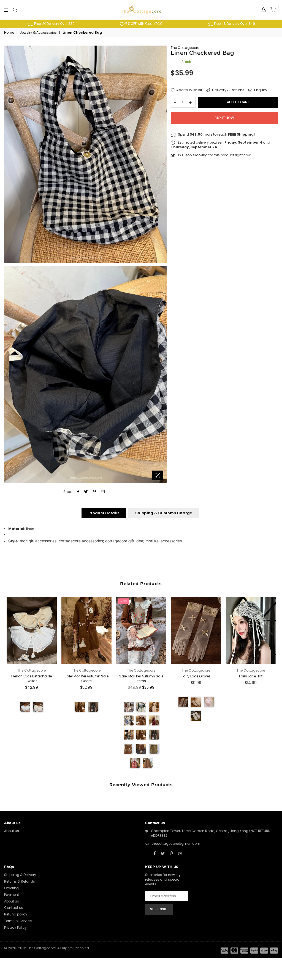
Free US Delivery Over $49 (234, 23)
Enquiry (260, 90)
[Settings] (263, 10)
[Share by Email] (103, 492)
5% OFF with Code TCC (143, 23)
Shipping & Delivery (20, 874)
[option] (51, 24)
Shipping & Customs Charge (163, 513)
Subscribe (159, 909)
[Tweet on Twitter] (86, 492)
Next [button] (273, 686)
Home (9, 32)
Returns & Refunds (19, 881)
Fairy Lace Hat (250, 676)
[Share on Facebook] (78, 492)
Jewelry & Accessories (38, 32)
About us (11, 830)
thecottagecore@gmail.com (176, 843)
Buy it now (224, 117)
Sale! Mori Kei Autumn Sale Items (141, 678)
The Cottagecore (185, 47)
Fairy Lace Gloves (196, 676)
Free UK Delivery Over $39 (54, 23)
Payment (11, 894)
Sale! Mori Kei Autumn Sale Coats (86, 678)
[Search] (15, 10)
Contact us (13, 907)
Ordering (11, 888)
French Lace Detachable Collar (31, 678)
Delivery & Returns (227, 90)
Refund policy (15, 914)
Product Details (103, 513)
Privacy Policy (15, 927)
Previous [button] (9, 686)
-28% (123, 601)
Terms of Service (18, 920)
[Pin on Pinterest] (94, 492)
